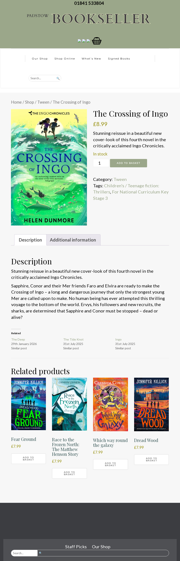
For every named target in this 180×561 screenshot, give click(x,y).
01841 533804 (90, 3)
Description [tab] (30, 239)
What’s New (91, 58)
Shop (29, 102)
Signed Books (119, 58)
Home (16, 102)
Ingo (118, 339)
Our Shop (40, 58)
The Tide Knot (73, 339)
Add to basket (128, 163)
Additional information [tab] (73, 239)
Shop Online (64, 58)
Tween (43, 102)
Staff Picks (76, 546)
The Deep (18, 339)
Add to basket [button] (28, 458)
